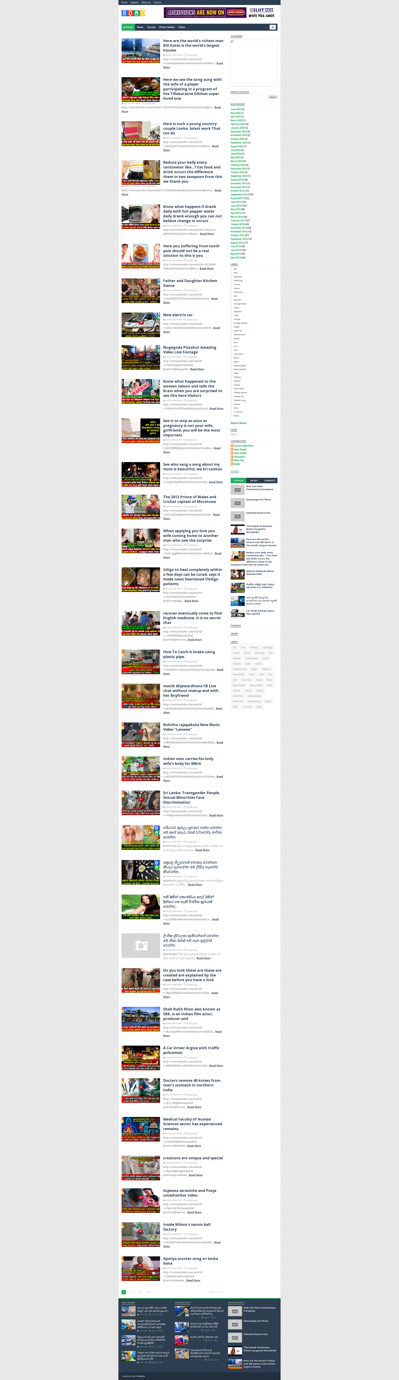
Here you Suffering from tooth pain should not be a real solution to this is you (191, 250)
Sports (237, 404)
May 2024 (235, 157)
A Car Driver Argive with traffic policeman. (191, 1050)
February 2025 (238, 124)
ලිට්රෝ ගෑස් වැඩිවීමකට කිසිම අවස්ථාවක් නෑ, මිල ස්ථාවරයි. (204, 1325)
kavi (236, 342)
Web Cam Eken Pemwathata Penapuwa (259, 488)
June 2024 (236, 153)
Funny (236, 307)
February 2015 (238, 220)
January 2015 (238, 224)
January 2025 (238, 128)
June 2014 (236, 250)
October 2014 (237, 235)
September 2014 (239, 239)
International (239, 334)
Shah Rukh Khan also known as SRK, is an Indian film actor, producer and (191, 1014)
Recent (254, 480)
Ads (236, 273)
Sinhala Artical (240, 392)
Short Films (239, 388)
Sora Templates (138, 1376)
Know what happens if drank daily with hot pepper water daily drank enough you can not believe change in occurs (192, 213)
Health (237, 327)
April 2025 (236, 116)
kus (235, 346)
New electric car (178, 314)
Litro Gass (238, 354)
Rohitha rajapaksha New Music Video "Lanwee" (191, 727)
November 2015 (239, 187)
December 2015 (239, 183)
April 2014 (236, 257)
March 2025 (237, 120)
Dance (237, 288)
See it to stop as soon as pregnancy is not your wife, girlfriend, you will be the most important (191, 427)
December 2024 (239, 131)
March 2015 (237, 217)
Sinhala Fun (239, 396)
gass (236, 315)
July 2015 (235, 202)
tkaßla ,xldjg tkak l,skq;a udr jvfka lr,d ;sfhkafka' (260, 586)
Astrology (238, 280)
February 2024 (238, 165)
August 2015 (237, 198)
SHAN (237, 464)
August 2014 (237, 243)
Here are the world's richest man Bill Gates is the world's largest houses (193, 45)
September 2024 (239, 142)
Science (235, 471)
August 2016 (237, 179)
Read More (207, 233)
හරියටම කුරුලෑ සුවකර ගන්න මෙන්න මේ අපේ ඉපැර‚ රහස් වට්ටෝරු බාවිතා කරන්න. (192, 832)
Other (236, 373)
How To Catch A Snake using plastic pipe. (189, 654)
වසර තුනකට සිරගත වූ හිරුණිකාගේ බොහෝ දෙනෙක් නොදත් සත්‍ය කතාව (205, 1353)
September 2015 (239, 194)
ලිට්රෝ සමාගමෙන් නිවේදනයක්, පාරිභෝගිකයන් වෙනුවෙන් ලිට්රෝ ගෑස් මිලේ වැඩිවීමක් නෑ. (207, 1310)
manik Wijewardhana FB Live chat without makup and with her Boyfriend (191, 690)
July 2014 (235, 246)
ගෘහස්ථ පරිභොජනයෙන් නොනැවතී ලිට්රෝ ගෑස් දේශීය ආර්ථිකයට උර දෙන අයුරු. (151, 1323)
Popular (238, 480)
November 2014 (239, 231)
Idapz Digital (240, 449)
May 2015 (235, 209)
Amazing (238, 277)
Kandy (236, 338)
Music (236, 358)
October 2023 (237, 172)
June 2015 (236, 205)
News (140, 27)
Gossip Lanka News (244, 445)
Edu (235, 296)
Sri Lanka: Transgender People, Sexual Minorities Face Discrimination (191, 797)
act (235, 269)
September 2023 (239, 176)
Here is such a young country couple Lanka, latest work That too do (191, 128)
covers (237, 284)
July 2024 (235, 150)
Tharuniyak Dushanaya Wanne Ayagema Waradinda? (259, 529)
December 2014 (239, 228)
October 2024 (237, 139)
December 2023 (239, 168)
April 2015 (236, 213)
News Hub (239, 460)
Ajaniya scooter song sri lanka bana (190, 1261)
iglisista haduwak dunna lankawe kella (260, 573)
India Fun (238, 331)
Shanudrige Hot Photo (258, 499)
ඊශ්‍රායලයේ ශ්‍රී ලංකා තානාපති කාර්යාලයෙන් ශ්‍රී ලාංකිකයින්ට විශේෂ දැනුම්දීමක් (151, 1339)
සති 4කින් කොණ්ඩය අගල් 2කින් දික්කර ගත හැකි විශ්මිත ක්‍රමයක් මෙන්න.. (188, 901)
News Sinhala (240, 369)
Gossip (151, 27)
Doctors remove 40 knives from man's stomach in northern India (191, 1085)
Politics (237, 381)
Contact (157, 2)
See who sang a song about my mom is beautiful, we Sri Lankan (192, 466)
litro (236, 350)
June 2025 (236, 109)
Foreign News (240, 304)
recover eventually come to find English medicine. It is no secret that (192, 618)
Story (236, 408)
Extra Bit (237, 300)
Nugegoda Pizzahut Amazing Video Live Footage (189, 349)
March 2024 (237, 161)
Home (124, 2)
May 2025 (235, 113)
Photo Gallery (167, 27)
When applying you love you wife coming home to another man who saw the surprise (190, 535)
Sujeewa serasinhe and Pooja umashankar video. (189, 1193)
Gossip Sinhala (240, 323)
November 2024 (239, 135)
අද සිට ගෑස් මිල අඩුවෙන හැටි (204, 1336)
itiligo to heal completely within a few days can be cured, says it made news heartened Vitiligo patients (192, 576)
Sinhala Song (240, 400)
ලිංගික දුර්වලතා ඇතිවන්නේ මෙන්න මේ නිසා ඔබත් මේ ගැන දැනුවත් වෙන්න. (191, 940)
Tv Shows (238, 412)
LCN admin (239, 457)
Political (237, 377)
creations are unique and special (193, 1157)
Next (148, 1292)
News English (240, 365)
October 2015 (237, 191)
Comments (269, 480)
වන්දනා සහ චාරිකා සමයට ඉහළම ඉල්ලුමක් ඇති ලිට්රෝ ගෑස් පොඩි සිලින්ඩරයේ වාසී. (153, 1355)
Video (182, 27)
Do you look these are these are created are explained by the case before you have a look (192, 975)
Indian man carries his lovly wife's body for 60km (188, 761)
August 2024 (237, 146)
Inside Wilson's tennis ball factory (186, 1227)
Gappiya (237, 311)
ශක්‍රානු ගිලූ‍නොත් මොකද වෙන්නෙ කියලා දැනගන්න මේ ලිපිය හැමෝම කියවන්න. (190, 867)
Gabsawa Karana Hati (258, 512)
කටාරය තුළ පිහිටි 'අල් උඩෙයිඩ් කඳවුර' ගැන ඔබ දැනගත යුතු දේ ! (152, 1309)
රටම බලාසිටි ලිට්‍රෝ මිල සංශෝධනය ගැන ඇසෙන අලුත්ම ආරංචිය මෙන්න (261, 600)
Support (135, 2)
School (237, 385)
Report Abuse (238, 423)
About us (146, 2)
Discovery (238, 292)
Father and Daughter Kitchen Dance (190, 283)
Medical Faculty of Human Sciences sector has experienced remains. (192, 1124)
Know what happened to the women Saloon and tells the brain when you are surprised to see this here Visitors (192, 388)
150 (140, 1292)
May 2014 (235, 254)
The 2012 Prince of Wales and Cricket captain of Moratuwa (189, 499)
